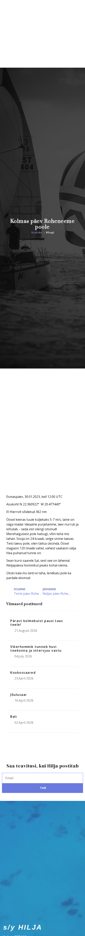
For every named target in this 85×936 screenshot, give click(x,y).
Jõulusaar (18, 694)
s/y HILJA (22, 47)
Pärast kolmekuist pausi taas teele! (36, 623)
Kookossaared (23, 672)
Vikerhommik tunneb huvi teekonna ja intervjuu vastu (36, 648)
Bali (13, 716)
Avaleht (36, 232)
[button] (78, 47)
